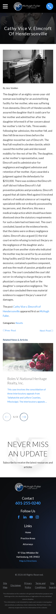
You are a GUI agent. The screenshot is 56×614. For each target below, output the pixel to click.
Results (19, 323)
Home (28, 532)
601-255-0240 (27, 503)
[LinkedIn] (24, 517)
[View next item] (24, 417)
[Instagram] (37, 517)
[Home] (27, 6)
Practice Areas (28, 538)
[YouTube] (31, 517)
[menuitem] (5, 585)
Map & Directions (28, 560)
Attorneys (28, 544)
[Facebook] (18, 517)
